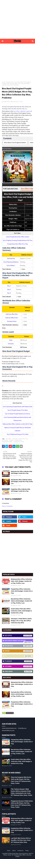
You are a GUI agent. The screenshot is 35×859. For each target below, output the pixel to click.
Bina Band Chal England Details (15, 142)
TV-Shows (16, 661)
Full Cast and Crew (10, 189)
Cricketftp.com (22, 728)
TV (16, 656)
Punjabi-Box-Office (7, 441)
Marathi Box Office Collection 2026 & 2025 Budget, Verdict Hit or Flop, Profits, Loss (21, 601)
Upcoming (16, 666)
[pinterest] (25, 521)
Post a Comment (7, 506)
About (14, 850)
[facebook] (9, 517)
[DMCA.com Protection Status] (8, 714)
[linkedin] (9, 521)
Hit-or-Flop (5, 440)
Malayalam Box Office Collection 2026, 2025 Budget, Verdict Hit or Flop (21, 472)
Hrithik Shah (6, 101)
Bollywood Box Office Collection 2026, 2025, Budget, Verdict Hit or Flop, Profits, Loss (21, 581)
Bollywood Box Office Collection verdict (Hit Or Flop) (17, 424)
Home (3, 82)
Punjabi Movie (18, 440)
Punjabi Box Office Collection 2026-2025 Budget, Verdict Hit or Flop (20, 490)
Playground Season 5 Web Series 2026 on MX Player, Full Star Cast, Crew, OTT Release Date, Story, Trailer (22, 804)
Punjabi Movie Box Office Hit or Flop (17, 244)
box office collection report (21, 111)
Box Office (8, 438)
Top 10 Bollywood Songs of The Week (17, 434)
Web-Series (16, 671)
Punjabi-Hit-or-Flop (11, 82)
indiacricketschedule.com (9, 728)
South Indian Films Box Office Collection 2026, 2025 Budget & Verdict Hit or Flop (21, 611)
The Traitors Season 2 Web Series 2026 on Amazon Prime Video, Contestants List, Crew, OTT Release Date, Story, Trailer (21, 792)
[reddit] (9, 525)
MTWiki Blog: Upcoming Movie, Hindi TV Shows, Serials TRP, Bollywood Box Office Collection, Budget (18, 855)
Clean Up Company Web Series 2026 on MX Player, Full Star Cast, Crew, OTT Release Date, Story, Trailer (21, 780)
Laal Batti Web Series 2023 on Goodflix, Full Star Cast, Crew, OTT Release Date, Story (21, 840)
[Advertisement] (17, 19)
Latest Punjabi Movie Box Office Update (17, 237)
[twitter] (25, 517)
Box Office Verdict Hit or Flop (20, 438)
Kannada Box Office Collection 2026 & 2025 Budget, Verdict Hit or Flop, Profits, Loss (22, 481)
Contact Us (20, 850)
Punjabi (11, 440)
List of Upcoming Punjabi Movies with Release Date (17, 406)
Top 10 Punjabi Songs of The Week (17, 410)
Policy (27, 850)
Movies (16, 651)
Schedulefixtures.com (8, 730)
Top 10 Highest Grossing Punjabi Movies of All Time (17, 240)
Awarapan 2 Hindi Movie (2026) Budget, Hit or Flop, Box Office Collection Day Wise (21, 620)
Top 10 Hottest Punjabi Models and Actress (17, 413)
